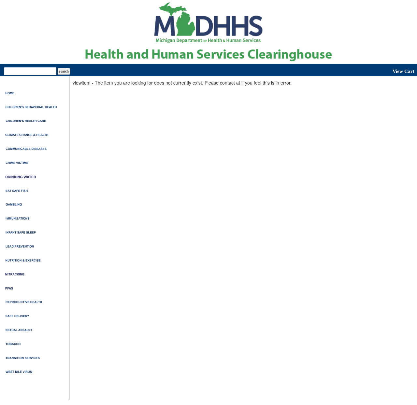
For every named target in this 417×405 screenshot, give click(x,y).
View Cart (403, 71)
